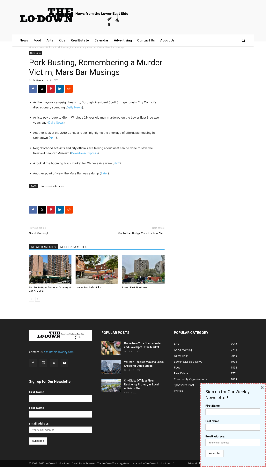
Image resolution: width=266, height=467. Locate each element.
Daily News (74, 107)
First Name (36, 392)
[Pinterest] (51, 89)
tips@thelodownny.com (59, 352)
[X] (42, 89)
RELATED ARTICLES (43, 247)
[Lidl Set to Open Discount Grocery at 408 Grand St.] (50, 269)
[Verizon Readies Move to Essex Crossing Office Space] (111, 367)
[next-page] (37, 299)
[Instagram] (43, 363)
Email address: (39, 423)
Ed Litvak (38, 79)
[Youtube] (64, 363)
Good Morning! (38, 233)
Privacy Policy (195, 463)
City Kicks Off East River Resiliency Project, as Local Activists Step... (141, 384)
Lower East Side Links (88, 287)
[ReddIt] (69, 89)
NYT (53, 138)
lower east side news (52, 186)
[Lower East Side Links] (97, 269)
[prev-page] (31, 299)
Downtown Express (84, 153)
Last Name (36, 408)
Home (32, 47)
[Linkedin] (60, 89)
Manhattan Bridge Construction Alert (141, 233)
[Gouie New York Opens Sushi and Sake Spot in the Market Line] (111, 348)
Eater (104, 173)
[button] (243, 40)
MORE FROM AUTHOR (73, 247)
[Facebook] (33, 89)
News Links (46, 47)
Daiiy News (56, 122)
